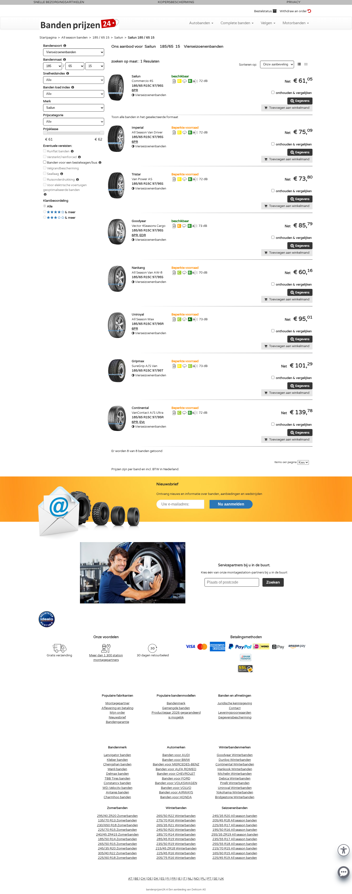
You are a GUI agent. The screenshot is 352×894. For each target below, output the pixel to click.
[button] (344, 850)
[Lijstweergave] (299, 64)
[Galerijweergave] (306, 64)
